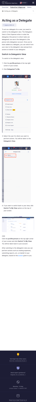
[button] (22, 2)
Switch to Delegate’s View (14, 54)
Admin (29, 7)
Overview (5, 7)
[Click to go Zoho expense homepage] (6, 2)
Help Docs (14, 3)
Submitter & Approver (17, 7)
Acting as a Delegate (17, 20)
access (20, 255)
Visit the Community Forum (17, 361)
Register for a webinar (17, 374)
